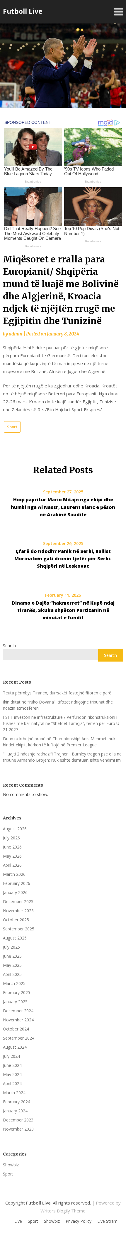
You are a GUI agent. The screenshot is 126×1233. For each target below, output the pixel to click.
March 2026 (14, 874)
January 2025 (15, 1001)
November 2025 (18, 910)
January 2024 (15, 1111)
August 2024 (15, 1047)
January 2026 (15, 892)
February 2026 (16, 883)
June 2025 (12, 956)
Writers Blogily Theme (63, 1211)
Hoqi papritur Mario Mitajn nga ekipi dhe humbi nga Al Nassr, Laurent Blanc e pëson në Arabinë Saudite (63, 506)
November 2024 (18, 1020)
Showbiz (11, 1165)
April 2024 (12, 1083)
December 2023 (18, 1120)
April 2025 (12, 974)
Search (9, 645)
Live (18, 1221)
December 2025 (18, 901)
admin (15, 334)
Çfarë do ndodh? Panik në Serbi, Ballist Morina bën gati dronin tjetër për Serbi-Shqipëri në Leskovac (63, 558)
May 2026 (12, 856)
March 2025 (14, 983)
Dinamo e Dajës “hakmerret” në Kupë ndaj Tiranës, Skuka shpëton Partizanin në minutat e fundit (63, 610)
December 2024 (18, 1010)
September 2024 (18, 1038)
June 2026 (12, 847)
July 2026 (11, 838)
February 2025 (16, 992)
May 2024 (12, 1074)
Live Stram (107, 1221)
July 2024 (11, 1056)
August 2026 (15, 828)
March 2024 (14, 1092)
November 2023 (18, 1129)
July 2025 (11, 947)
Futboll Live (22, 11)
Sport (12, 426)
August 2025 (15, 938)
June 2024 (12, 1065)
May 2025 (12, 965)
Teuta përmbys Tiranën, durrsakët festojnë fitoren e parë (57, 693)
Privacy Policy (78, 1221)
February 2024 (16, 1101)
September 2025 (18, 929)
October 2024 (16, 1029)
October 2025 (16, 919)
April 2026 (12, 865)
